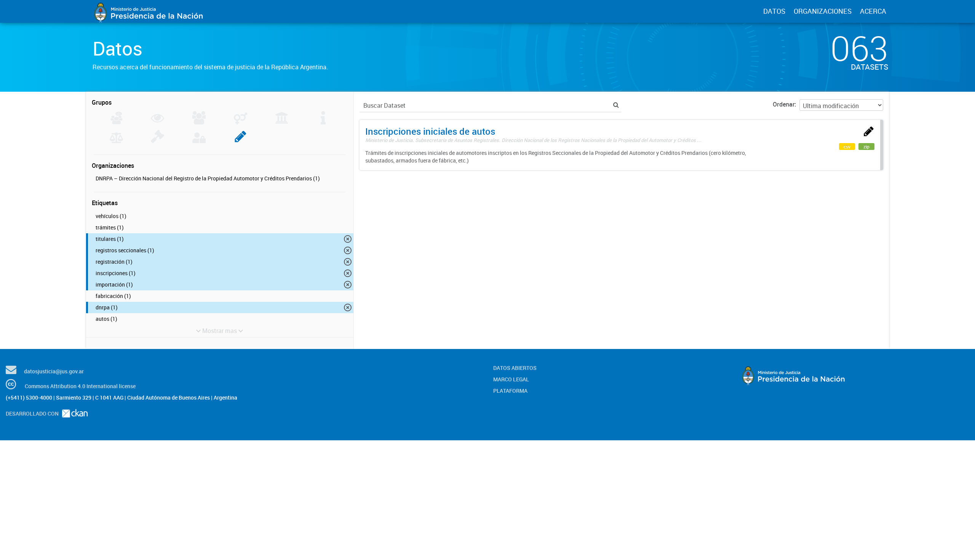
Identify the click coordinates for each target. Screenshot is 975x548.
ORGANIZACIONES (823, 11)
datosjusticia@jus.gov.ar (54, 371)
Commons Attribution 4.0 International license (80, 386)
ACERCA (873, 11)
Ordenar (783, 104)
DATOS (774, 11)
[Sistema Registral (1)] (240, 141)
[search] (616, 104)
